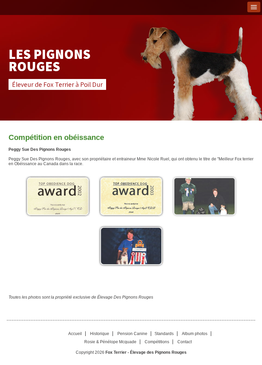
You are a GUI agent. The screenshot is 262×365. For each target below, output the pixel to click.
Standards (164, 333)
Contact (184, 341)
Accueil (75, 333)
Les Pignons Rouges (49, 60)
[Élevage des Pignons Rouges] (57, 196)
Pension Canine (132, 333)
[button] (253, 7)
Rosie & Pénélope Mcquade (110, 341)
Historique (99, 333)
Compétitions (157, 341)
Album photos (194, 333)
